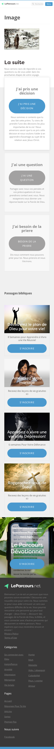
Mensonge (9, 679)
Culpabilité (34, 675)
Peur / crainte (35, 680)
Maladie (32, 665)
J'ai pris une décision (27, 106)
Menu (49, 4)
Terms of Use (10, 637)
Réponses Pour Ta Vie (15, 706)
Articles (8, 711)
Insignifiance (10, 664)
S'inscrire (27, 348)
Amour (31, 686)
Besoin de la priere (27, 243)
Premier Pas (10, 721)
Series (7, 716)
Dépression (10, 674)
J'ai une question (27, 178)
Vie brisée (9, 685)
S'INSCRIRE (27, 564)
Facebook (9, 737)
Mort (30, 660)
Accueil (8, 701)
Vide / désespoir (36, 670)
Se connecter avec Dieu (13, 657)
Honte (31, 654)
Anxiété (8, 669)
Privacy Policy (11, 633)
